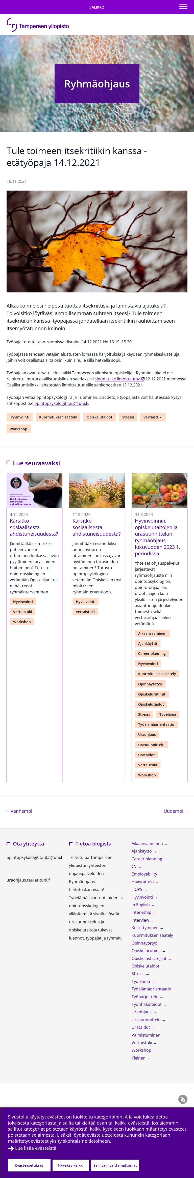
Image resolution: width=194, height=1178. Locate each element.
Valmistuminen (146, 1035)
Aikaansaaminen (152, 633)
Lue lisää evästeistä (35, 1148)
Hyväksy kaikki (71, 1165)
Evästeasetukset (29, 1165)
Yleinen (139, 1058)
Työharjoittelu (145, 997)
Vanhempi (20, 811)
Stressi (128, 417)
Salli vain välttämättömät (115, 1165)
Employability (145, 874)
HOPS (137, 889)
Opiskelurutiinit (151, 694)
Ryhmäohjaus (97, 83)
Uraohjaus (147, 734)
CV (135, 866)
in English (141, 905)
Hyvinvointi (19, 417)
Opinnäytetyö (150, 684)
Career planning (152, 653)
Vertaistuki (152, 417)
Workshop (18, 429)
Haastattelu (143, 882)
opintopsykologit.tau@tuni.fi (61, 403)
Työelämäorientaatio (156, 724)
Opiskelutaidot (99, 417)
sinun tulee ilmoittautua (117, 379)
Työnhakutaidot (147, 1004)
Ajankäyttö (147, 643)
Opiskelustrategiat (149, 958)
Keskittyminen (146, 927)
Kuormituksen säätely (58, 417)
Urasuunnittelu (151, 744)
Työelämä (167, 714)
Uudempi (175, 811)
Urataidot (146, 754)
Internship (142, 912)
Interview (141, 920)
